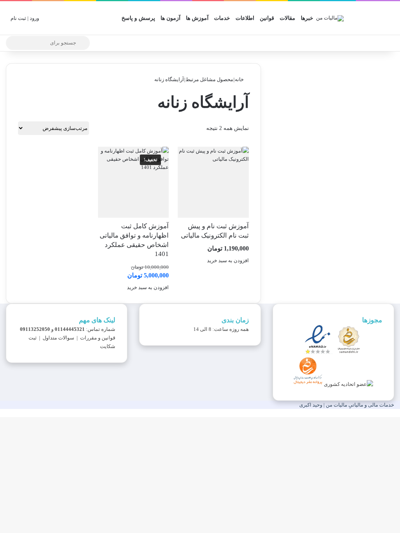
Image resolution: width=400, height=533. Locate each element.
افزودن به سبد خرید (228, 260)
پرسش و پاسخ (138, 18)
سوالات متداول (58, 338)
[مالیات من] (330, 18)
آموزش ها (197, 18)
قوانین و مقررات (97, 338)
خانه (239, 79)
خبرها (307, 18)
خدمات (222, 18)
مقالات (287, 18)
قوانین (267, 18)
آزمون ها (170, 18)
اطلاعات (245, 18)
